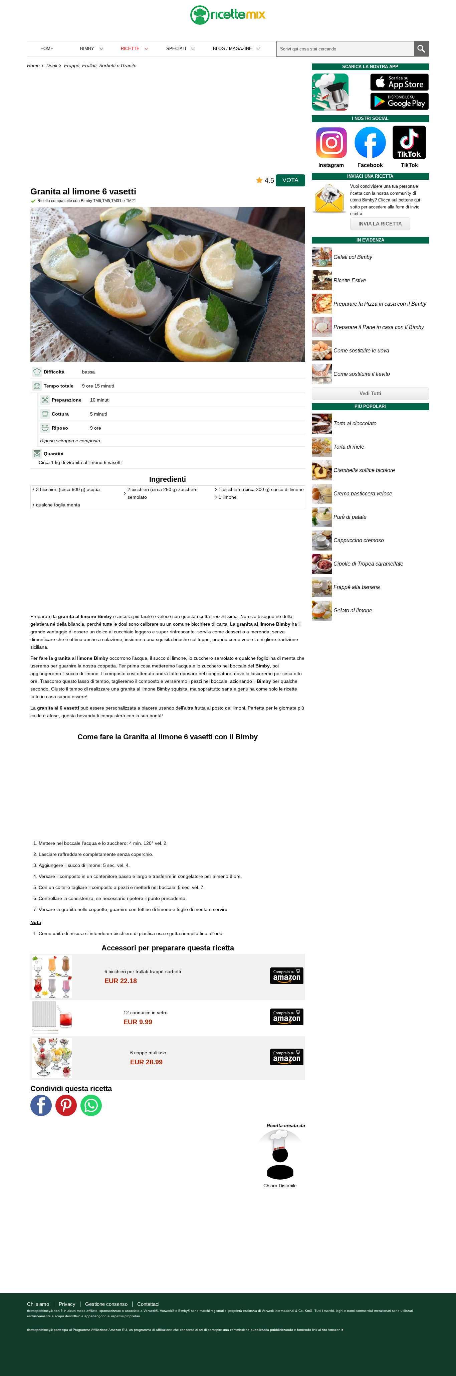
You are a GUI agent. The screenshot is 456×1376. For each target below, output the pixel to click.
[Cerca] (421, 48)
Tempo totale (58, 386)
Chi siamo (38, 1304)
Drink (51, 65)
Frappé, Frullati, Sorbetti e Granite (100, 65)
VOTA (290, 180)
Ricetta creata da (286, 1125)
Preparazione (66, 400)
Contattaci (148, 1304)
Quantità (53, 453)
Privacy (67, 1304)
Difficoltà (54, 371)
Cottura (60, 414)
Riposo (60, 428)
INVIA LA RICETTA (380, 223)
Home (46, 48)
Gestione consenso (106, 1304)
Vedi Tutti (370, 393)
